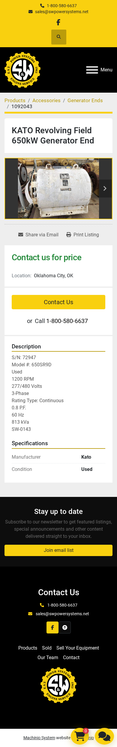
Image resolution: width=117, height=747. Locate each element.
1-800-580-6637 (62, 5)
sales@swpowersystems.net (61, 11)
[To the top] (65, 627)
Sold (47, 648)
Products (27, 648)
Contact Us (58, 302)
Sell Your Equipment (77, 648)
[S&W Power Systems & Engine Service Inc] (58, 685)
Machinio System (39, 737)
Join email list (59, 550)
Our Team (48, 657)
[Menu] (92, 70)
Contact (71, 657)
